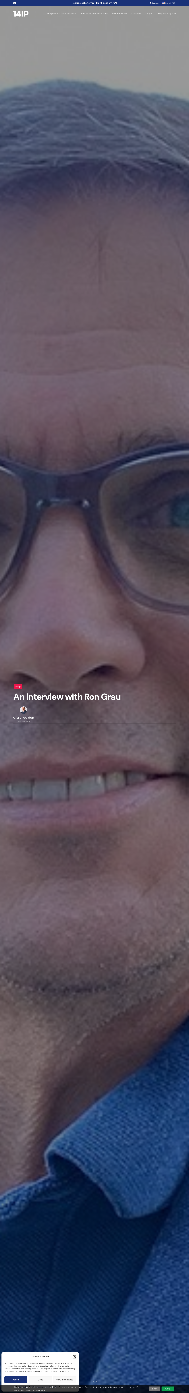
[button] (74, 1356)
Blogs (18, 686)
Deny (40, 1379)
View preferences (64, 1379)
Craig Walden (23, 717)
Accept (16, 1379)
